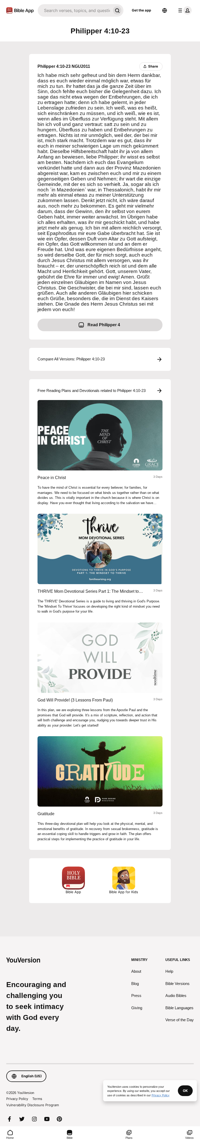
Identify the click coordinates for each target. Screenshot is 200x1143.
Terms (37, 1099)
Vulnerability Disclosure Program (32, 1105)
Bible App (73, 892)
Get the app (141, 10)
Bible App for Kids (123, 892)
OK (185, 1090)
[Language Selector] (164, 10)
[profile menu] (184, 10)
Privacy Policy (17, 1099)
